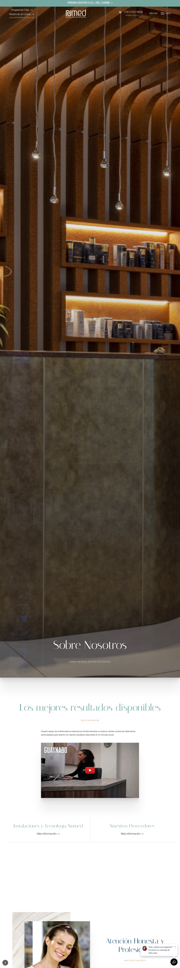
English (153, 13)
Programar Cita (20, 10)
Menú (168, 13)
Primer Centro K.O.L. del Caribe (89, 2)
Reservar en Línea (19, 14)
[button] (5, 963)
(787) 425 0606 (133, 12)
